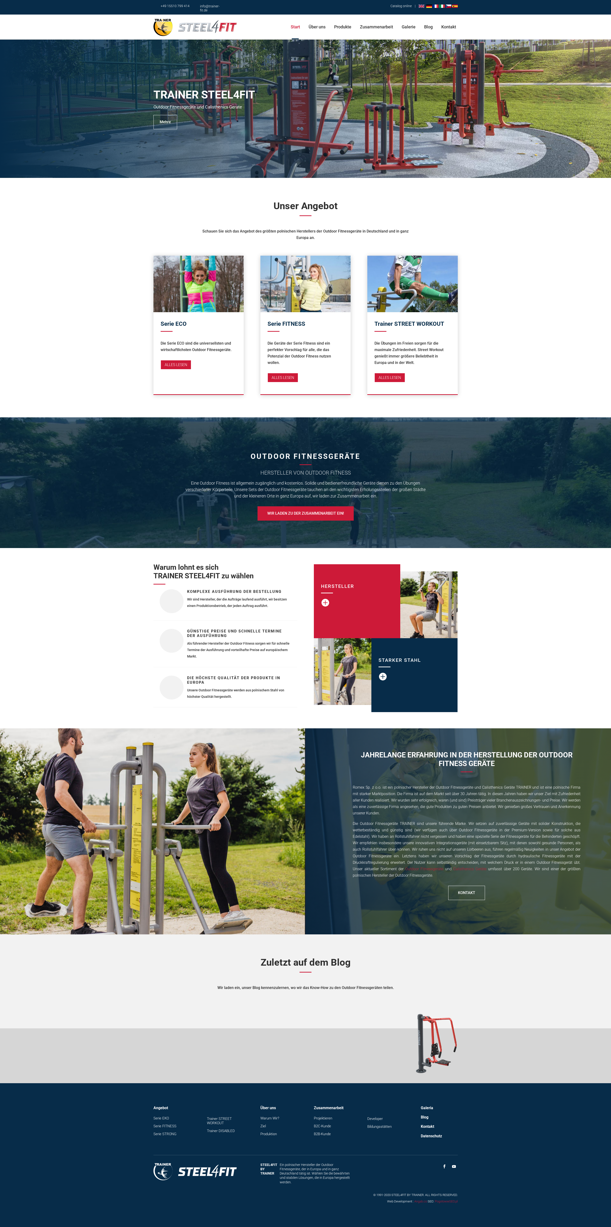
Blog (428, 26)
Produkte (342, 26)
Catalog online (401, 6)
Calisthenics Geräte (469, 869)
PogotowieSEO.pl (446, 1201)
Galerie (409, 26)
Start (295, 26)
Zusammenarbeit (376, 26)
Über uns (317, 26)
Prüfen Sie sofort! (348, 1057)
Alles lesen (176, 364)
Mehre (165, 122)
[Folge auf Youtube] (454, 1166)
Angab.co (420, 1201)
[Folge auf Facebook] (444, 1166)
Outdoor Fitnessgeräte (424, 869)
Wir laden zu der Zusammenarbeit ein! (305, 513)
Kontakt (448, 26)
